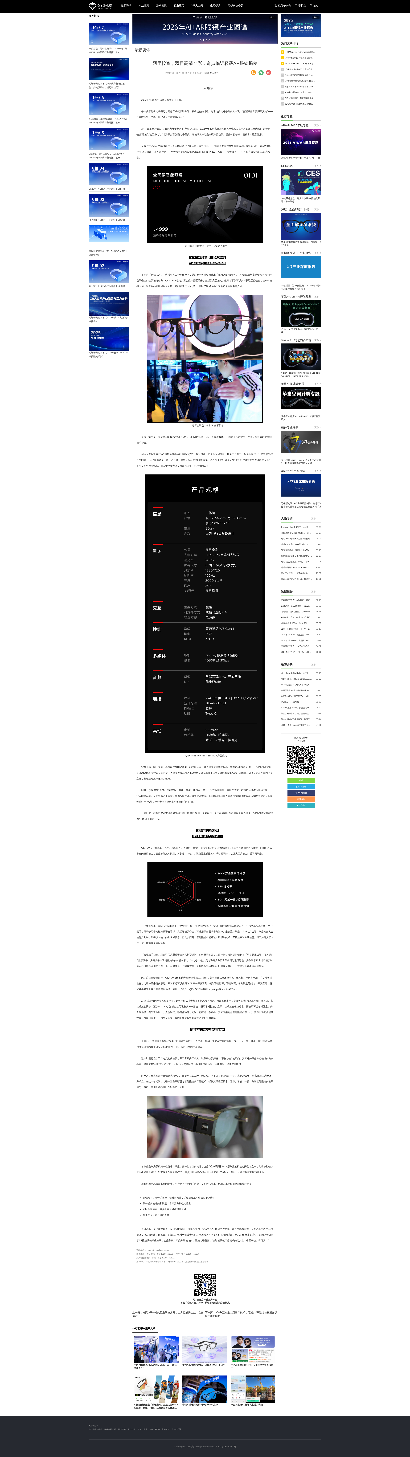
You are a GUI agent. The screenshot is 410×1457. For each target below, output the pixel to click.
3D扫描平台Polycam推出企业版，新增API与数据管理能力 (300, 104)
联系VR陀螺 (301, 787)
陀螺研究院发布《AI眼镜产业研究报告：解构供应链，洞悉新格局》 (296, 600)
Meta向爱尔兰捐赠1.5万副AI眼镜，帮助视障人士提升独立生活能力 (300, 81)
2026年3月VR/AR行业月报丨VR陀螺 (296, 640)
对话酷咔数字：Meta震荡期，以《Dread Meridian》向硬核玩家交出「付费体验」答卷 (296, 544)
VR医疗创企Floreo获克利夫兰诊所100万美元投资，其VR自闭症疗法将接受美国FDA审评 (296, 725)
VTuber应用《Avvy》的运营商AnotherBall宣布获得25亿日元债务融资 (296, 708)
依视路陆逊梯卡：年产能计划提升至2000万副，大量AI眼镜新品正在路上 (296, 556)
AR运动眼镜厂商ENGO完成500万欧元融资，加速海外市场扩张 (296, 679)
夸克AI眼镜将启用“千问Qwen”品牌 (200, 1404)
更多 (316, 125)
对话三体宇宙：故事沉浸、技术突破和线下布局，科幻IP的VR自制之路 (296, 579)
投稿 (301, 780)
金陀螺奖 (215, 5)
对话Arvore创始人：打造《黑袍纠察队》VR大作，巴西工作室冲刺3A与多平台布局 (296, 539)
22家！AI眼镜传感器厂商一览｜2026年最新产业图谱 (296, 629)
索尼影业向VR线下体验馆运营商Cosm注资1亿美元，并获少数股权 (296, 690)
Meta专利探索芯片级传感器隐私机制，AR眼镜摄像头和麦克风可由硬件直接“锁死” (300, 58)
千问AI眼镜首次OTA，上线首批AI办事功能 (203, 1364)
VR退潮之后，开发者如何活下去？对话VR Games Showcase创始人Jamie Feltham (296, 533)
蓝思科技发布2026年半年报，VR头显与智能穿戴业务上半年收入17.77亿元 (300, 87)
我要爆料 (301, 799)
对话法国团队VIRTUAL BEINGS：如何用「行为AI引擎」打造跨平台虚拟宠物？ (296, 567)
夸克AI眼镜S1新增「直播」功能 (247, 1404)
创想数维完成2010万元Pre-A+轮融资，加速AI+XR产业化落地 (296, 696)
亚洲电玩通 (176, 1429)
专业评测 (144, 5)
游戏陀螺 (131, 1429)
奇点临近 (214, 73)
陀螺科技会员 (235, 5)
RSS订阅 (301, 805)
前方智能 (122, 1429)
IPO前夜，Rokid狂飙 (290, 702)
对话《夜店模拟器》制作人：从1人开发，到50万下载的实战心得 (296, 562)
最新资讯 (126, 5)
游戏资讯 (161, 5)
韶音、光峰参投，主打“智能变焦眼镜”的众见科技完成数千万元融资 (296, 713)
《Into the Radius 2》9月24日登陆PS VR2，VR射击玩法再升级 (300, 69)
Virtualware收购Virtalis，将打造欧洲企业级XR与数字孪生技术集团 (296, 673)
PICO (157, 1429)
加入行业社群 (301, 793)
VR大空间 (197, 5)
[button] (200, 40)
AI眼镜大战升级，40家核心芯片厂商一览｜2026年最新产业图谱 (296, 617)
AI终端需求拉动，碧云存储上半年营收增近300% (300, 98)
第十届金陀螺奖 (95, 1429)
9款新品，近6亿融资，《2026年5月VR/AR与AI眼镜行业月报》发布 (296, 612)
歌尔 (139, 1429)
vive (151, 1429)
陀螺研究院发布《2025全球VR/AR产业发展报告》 (296, 646)
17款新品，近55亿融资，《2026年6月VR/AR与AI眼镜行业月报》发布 (296, 606)
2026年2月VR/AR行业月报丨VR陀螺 (296, 652)
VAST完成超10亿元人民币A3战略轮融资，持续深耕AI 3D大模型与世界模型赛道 (296, 685)
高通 (145, 1429)
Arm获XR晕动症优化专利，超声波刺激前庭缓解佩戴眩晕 (300, 92)
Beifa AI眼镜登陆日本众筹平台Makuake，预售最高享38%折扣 (300, 75)
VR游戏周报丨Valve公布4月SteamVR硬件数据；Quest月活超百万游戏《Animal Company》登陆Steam (296, 623)
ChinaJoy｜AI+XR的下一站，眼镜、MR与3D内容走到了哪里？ (296, 527)
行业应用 (179, 5)
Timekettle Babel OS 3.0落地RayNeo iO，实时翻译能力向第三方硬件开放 (300, 63)
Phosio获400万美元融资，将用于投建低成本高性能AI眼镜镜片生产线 (296, 719)
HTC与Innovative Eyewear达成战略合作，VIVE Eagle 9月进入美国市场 (300, 52)
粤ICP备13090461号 (225, 1446)
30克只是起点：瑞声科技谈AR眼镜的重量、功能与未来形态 (296, 550)
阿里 (207, 73)
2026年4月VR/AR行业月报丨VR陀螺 (296, 635)
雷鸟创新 (165, 1429)
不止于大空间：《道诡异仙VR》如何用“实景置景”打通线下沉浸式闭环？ (296, 573)
